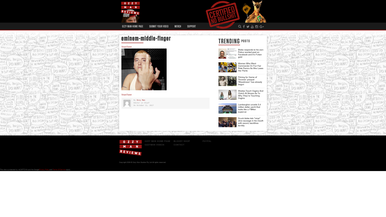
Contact (179, 145)
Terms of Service (59, 169)
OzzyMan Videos (155, 145)
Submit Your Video (159, 26)
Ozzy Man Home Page (132, 26)
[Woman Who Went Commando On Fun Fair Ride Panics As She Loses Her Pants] (227, 67)
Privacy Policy (44, 169)
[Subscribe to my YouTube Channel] (252, 26)
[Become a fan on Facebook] (244, 26)
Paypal (207, 141)
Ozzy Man (141, 100)
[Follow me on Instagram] (257, 26)
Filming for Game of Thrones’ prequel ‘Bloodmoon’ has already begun (250, 81)
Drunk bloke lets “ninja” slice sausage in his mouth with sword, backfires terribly (250, 122)
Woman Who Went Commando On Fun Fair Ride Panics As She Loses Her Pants (250, 67)
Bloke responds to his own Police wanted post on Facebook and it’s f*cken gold (250, 53)
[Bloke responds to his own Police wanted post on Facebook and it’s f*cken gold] (227, 53)
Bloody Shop (182, 141)
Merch (178, 26)
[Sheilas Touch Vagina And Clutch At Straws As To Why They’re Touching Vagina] (227, 95)
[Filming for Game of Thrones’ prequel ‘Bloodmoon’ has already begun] (227, 81)
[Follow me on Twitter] (248, 26)
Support (191, 26)
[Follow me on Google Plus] (262, 26)
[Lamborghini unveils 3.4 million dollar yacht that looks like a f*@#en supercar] (227, 108)
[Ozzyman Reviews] (130, 155)
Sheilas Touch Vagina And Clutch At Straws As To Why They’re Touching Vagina (250, 94)
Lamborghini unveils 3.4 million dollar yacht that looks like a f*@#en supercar (249, 108)
